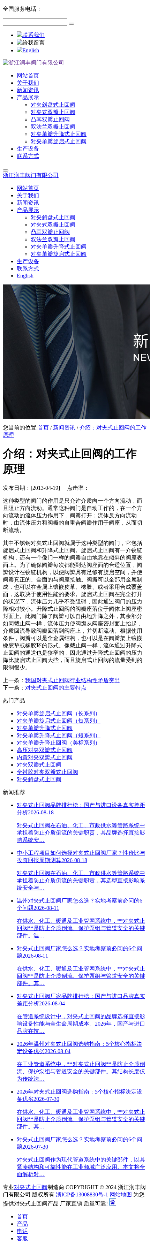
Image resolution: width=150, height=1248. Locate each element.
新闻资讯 (64, 428)
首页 (43, 428)
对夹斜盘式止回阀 (39, 779)
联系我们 (33, 35)
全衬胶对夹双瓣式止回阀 (47, 772)
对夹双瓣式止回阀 (39, 765)
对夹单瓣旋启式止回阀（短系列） (58, 721)
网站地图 (121, 1194)
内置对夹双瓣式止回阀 (45, 757)
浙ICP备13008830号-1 (82, 1194)
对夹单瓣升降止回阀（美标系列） (58, 743)
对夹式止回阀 (30, 1187)
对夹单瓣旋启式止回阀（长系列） (58, 713)
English (30, 50)
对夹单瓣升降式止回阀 (45, 728)
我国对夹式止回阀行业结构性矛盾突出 (72, 680)
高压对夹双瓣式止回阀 (45, 750)
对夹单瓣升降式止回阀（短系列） (58, 735)
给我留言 (33, 43)
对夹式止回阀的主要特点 (56, 688)
